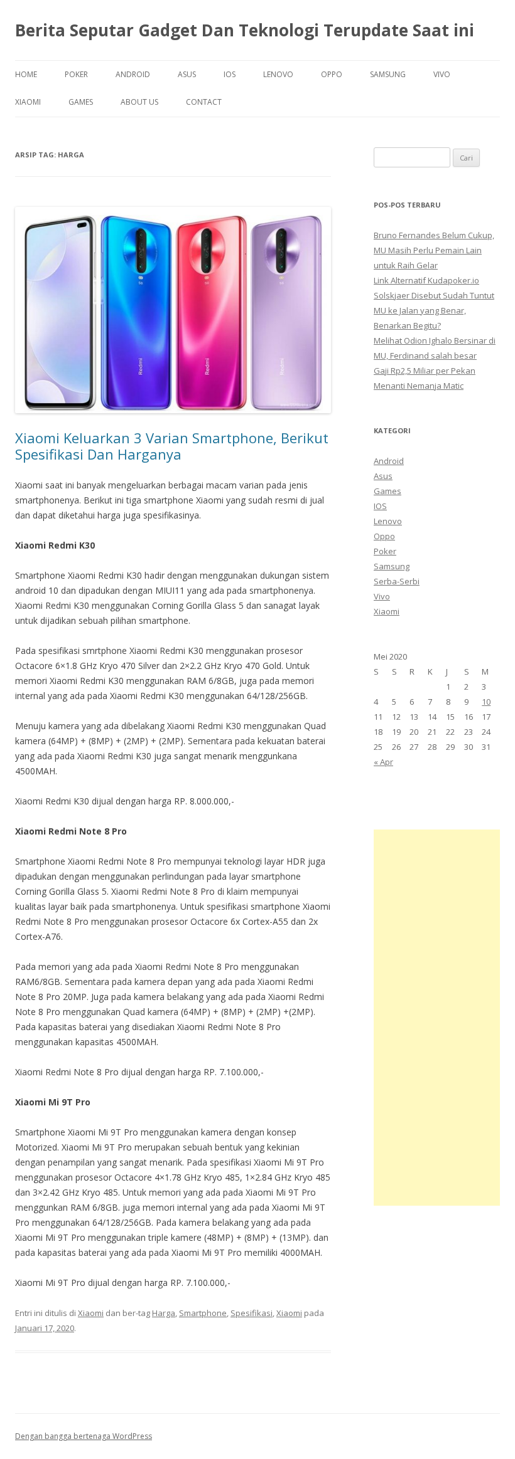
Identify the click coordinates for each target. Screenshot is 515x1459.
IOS (230, 74)
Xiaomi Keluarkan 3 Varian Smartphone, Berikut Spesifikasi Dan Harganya (171, 445)
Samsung (388, 74)
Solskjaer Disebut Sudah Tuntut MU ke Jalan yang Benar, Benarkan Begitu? (434, 310)
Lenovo (278, 74)
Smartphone (203, 1313)
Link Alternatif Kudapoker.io (426, 280)
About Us (139, 102)
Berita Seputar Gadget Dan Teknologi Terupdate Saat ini (244, 30)
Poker (76, 74)
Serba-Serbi (397, 581)
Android (133, 74)
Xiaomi (28, 102)
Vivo (441, 74)
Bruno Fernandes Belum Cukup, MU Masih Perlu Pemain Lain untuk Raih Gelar (434, 250)
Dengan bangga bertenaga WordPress (83, 1436)
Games (80, 102)
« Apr (383, 761)
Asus (187, 74)
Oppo (331, 74)
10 (486, 701)
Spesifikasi (251, 1313)
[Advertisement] (437, 1018)
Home (26, 74)
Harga (163, 1313)
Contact (204, 102)
